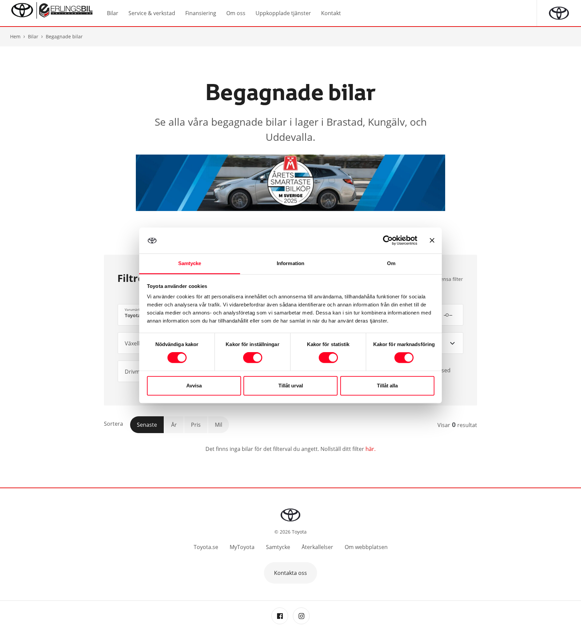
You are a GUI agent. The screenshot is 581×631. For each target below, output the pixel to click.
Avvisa (194, 385)
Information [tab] (290, 263)
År (174, 424)
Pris (196, 424)
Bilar (33, 36)
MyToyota (242, 547)
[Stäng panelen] (432, 240)
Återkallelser (317, 547)
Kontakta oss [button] (290, 573)
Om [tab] (391, 263)
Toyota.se (206, 547)
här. (370, 449)
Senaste (147, 424)
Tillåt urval (290, 385)
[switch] (252, 357)
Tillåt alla (387, 385)
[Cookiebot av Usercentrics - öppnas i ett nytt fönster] (387, 241)
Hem (15, 36)
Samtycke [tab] (189, 263)
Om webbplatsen (366, 547)
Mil (218, 424)
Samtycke (278, 547)
